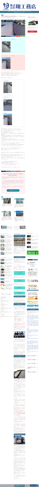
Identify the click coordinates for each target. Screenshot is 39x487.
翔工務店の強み (4, 1)
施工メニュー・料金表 (7, 1)
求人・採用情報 (28, 1)
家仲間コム (28, 291)
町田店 (1, 302)
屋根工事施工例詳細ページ (19, 288)
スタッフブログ (14, 1)
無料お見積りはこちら (13, 190)
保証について (22, 1)
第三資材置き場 (3, 314)
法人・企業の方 (25, 1)
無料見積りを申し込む (20, 485)
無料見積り (32, 31)
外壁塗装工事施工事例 (19, 281)
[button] (37, 272)
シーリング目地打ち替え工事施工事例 (19, 273)
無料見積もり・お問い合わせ (19, 1)
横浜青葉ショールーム (3, 298)
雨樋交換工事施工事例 (19, 293)
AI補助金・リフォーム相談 (34, 485)
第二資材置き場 (3, 309)
